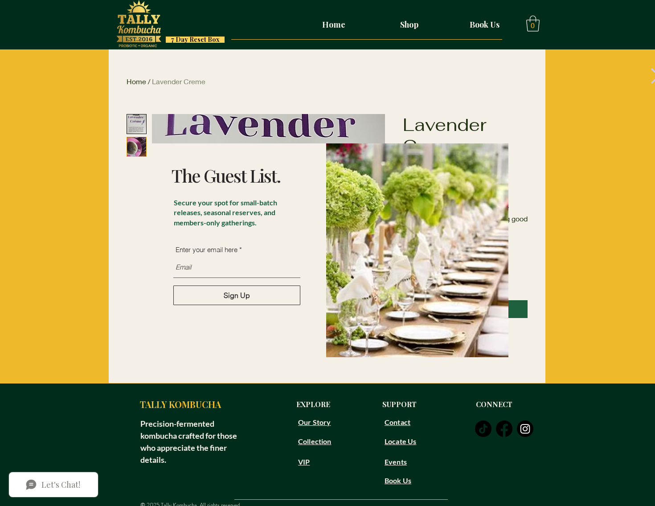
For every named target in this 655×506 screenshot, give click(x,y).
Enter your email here (206, 249)
